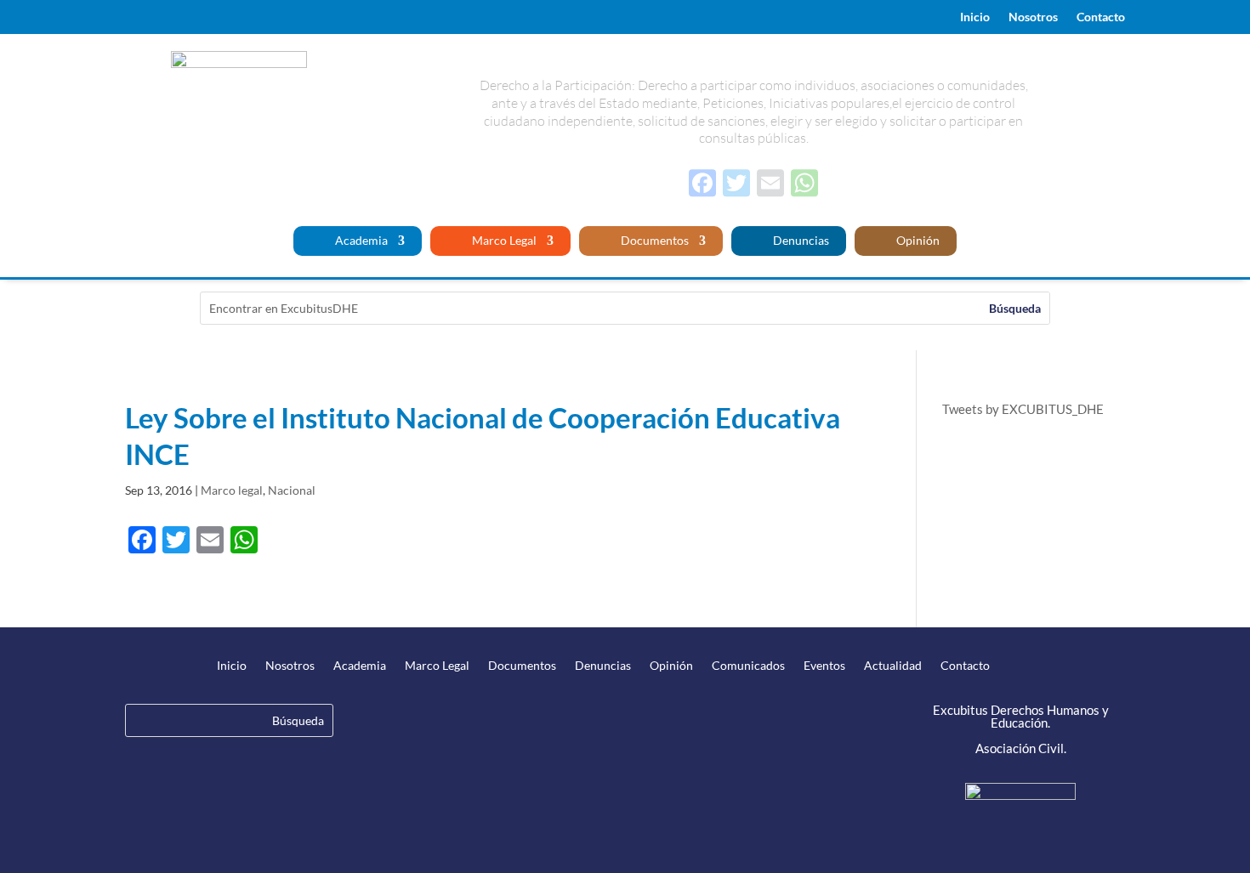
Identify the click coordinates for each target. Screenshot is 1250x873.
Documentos (653, 241)
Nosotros (1033, 17)
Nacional (291, 490)
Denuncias (799, 241)
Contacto (1101, 17)
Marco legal (232, 490)
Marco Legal (503, 241)
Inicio (975, 17)
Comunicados (748, 666)
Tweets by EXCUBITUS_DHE (1023, 409)
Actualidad (893, 666)
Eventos (824, 666)
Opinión (917, 241)
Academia (360, 241)
